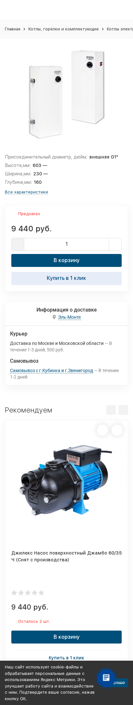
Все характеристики (26, 192)
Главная (12, 29)
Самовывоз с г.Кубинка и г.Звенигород (51, 370)
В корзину (67, 260)
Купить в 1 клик (66, 278)
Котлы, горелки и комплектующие (63, 29)
